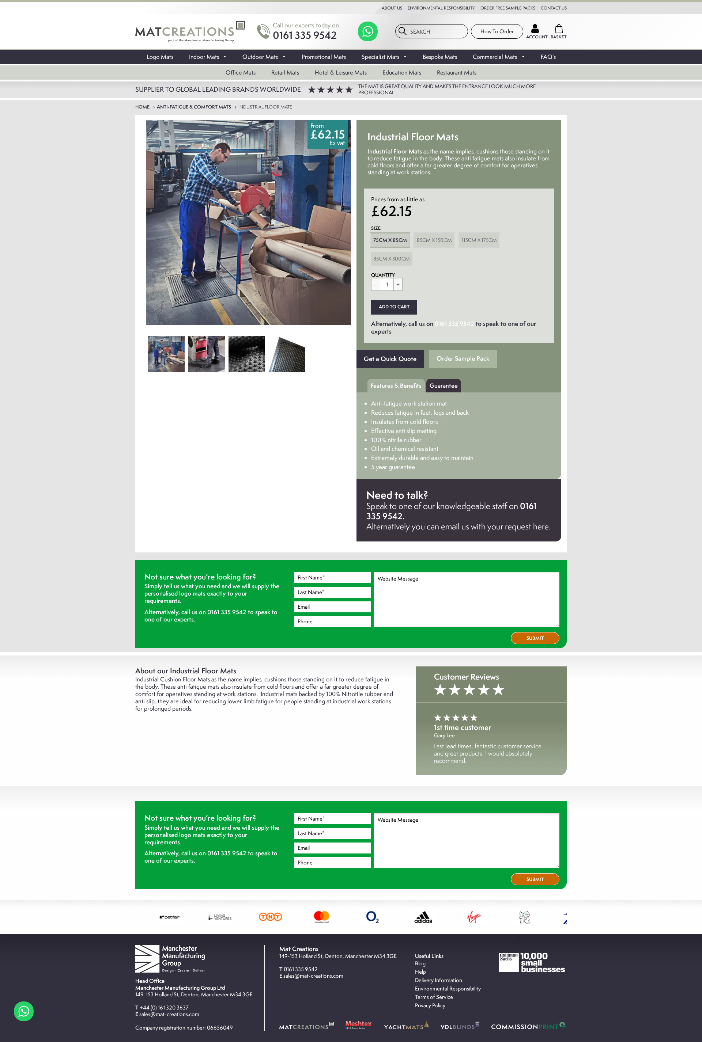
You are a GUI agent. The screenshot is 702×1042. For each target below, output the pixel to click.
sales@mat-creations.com (169, 1014)
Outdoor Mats (260, 57)
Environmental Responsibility (441, 8)
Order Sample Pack (463, 358)
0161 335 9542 (305, 35)
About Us (392, 8)
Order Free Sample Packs (507, 8)
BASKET (559, 37)
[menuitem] (160, 56)
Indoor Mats (204, 57)
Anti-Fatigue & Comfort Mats (194, 107)
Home (142, 107)
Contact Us (554, 8)
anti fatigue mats (198, 686)
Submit (535, 638)
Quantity (383, 275)
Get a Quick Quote (390, 358)
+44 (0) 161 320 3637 (164, 1007)
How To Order (497, 31)
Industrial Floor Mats (265, 107)
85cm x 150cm (434, 240)
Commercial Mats (495, 57)
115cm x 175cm (479, 240)
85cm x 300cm (391, 258)
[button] (394, 307)
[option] (248, 222)
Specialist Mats (381, 57)
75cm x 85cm (390, 240)
